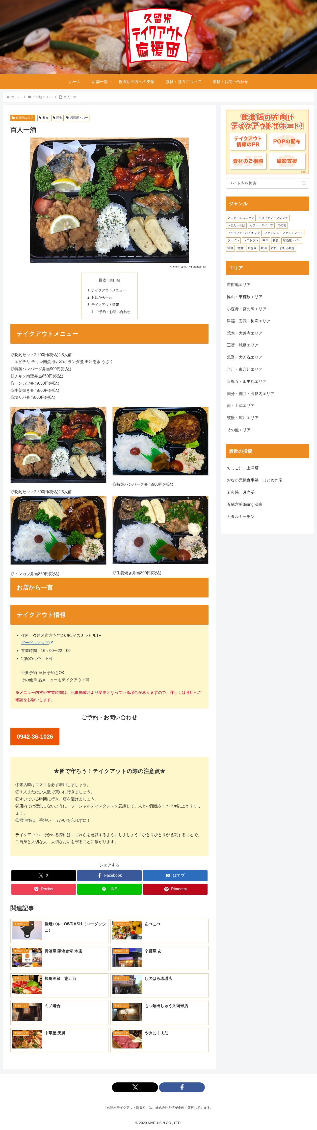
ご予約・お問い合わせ (113, 312)
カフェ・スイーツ (261, 225)
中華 (265, 240)
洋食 (59, 117)
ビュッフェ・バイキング (243, 233)
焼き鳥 (252, 248)
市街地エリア (25, 117)
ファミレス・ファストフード (283, 233)
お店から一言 (101, 297)
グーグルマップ (35, 643)
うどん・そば (236, 225)
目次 (103, 280)
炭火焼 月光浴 (241, 492)
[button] (304, 183)
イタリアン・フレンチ (273, 218)
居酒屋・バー (79, 117)
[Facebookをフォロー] (182, 1087)
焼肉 (264, 248)
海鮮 (240, 248)
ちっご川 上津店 (243, 468)
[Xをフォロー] (135, 1087)
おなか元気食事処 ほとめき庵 (254, 480)
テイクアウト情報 (105, 305)
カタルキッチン (241, 516)
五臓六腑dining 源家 (245, 504)
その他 (281, 225)
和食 (46, 117)
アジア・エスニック (240, 218)
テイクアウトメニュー (108, 290)
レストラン (250, 240)
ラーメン (233, 240)
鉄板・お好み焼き (283, 248)
